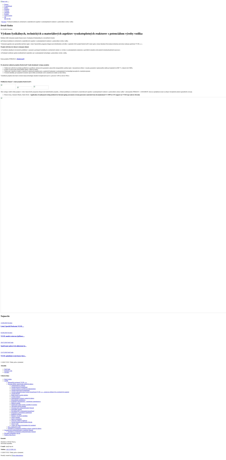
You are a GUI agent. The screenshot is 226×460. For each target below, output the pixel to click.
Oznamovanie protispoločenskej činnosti (22, 408)
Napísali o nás (8, 371)
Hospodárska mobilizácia (18, 400)
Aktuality (6, 12)
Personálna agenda (16, 409)
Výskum (6, 11)
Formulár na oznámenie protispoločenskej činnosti (22, 431)
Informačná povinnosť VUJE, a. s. (17, 382)
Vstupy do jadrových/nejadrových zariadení (23, 425)
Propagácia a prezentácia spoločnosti (21, 412)
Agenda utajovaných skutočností (20, 390)
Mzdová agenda (15, 403)
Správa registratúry (16, 419)
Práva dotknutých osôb (14, 427)
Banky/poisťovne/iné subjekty (19, 395)
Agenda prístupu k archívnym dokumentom (23, 389)
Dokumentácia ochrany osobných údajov (22, 398)
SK (5, 17)
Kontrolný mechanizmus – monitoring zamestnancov (26, 401)
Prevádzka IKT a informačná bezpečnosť (22, 411)
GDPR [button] (6, 381)
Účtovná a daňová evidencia (19, 420)
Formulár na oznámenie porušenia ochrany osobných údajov (24, 428)
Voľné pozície (8, 15)
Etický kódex (8, 379)
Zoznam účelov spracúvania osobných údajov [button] (20, 384)
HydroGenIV (20, 59)
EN (7, 19)
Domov (6, 4)
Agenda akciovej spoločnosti (19, 387)
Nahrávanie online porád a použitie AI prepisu (24, 404)
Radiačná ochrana (16, 414)
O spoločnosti (8, 6)
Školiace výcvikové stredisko (19, 416)
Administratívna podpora (18, 385)
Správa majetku (15, 417)
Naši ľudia (7, 369)
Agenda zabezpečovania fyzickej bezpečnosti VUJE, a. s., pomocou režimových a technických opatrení (40, 392)
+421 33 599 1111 (11, 449)
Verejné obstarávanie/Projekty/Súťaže (21, 422)
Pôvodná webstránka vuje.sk (12, 433)
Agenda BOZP (15, 393)
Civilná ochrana (15, 396)
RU (10, 19)
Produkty (6, 9)
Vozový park (14, 423)
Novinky (4, 22)
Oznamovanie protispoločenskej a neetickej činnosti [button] (18, 430)
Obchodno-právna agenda (18, 406)
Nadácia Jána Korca (9, 435)
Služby (6, 7)
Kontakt (6, 14)
